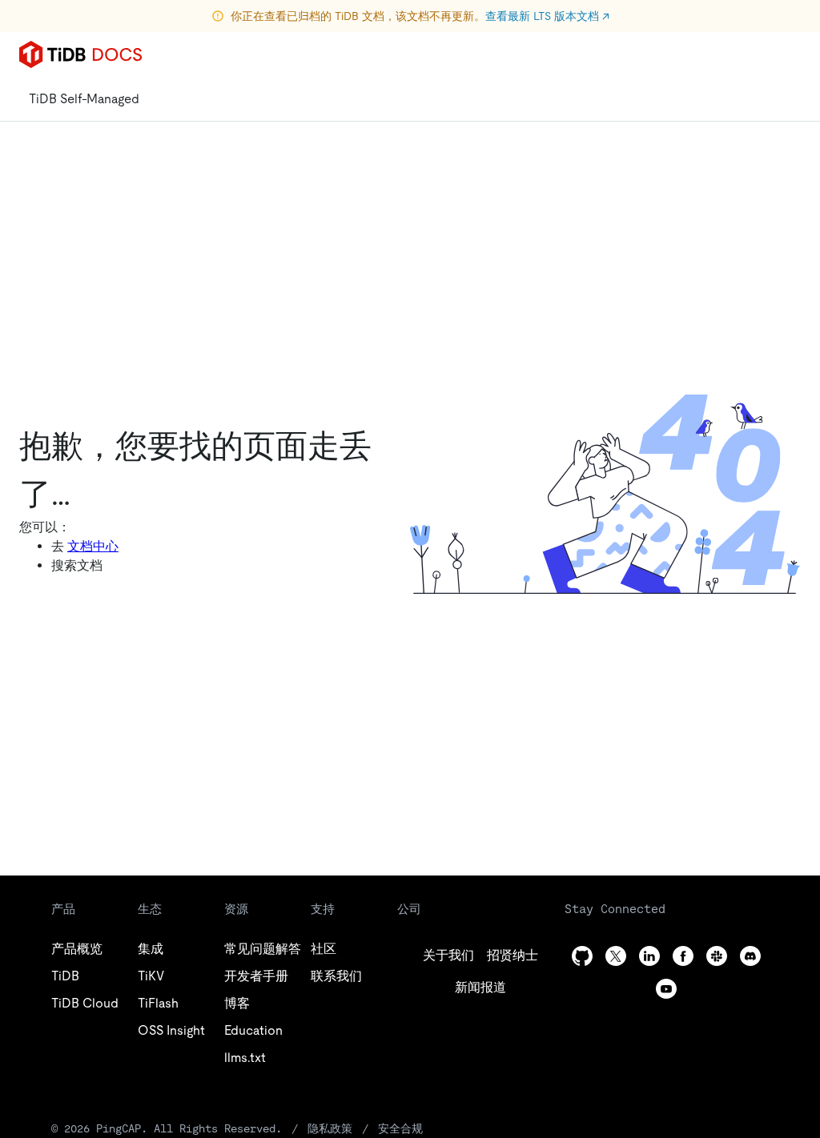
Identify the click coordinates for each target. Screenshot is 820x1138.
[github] (582, 956)
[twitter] (616, 956)
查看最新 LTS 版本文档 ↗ (547, 16)
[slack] (717, 956)
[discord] (750, 956)
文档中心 (93, 546)
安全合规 (400, 1128)
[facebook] (683, 956)
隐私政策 (330, 1128)
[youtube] (666, 988)
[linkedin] (649, 956)
